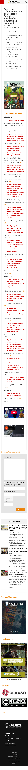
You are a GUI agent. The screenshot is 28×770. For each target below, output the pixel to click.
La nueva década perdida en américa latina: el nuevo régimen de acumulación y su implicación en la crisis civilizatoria (15, 284)
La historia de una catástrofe (15, 120)
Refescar (7, 502)
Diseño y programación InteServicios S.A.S (13, 754)
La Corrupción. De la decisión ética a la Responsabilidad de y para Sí (15, 380)
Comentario (7, 457)
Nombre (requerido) (10, 486)
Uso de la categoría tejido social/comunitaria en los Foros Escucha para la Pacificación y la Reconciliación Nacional (14, 264)
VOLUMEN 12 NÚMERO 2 (14, 114)
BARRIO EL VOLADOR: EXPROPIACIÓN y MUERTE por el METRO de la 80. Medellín (18, 572)
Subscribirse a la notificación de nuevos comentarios (15, 483)
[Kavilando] (14, 2)
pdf (7, 127)
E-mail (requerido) (9, 491)
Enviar (20, 510)
